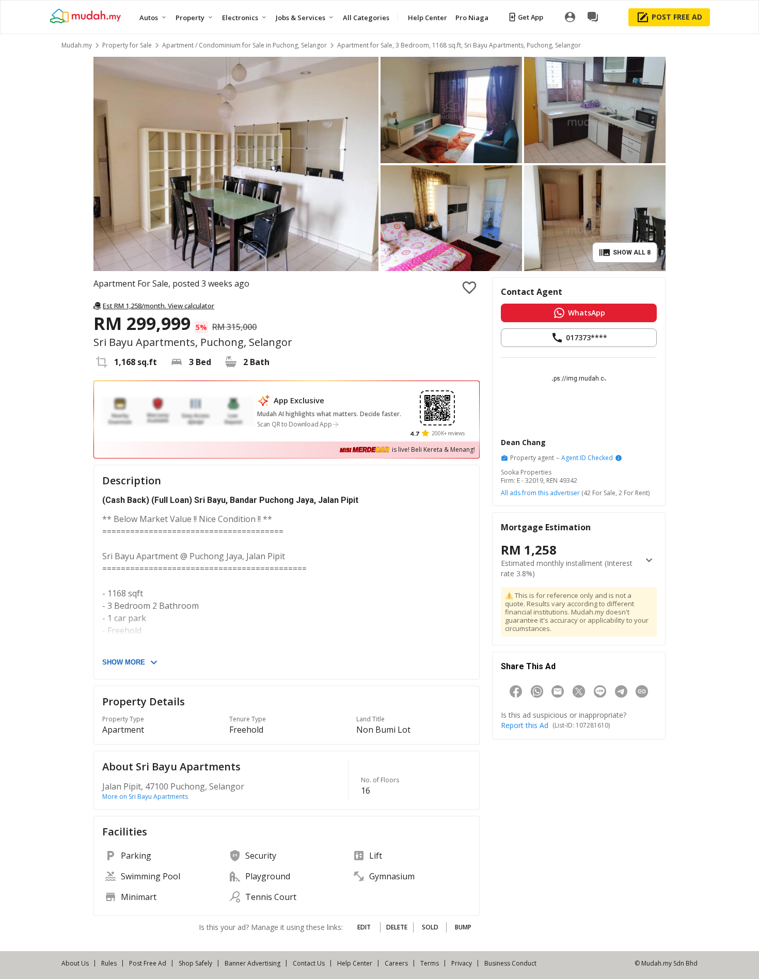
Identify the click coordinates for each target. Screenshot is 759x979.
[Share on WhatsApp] (537, 691)
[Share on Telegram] (621, 691)
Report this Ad (524, 725)
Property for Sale (127, 45)
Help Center (354, 963)
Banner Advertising (252, 963)
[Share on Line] (600, 691)
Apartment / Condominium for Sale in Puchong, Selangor (244, 45)
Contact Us (309, 963)
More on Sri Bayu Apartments (145, 797)
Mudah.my (76, 45)
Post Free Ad (147, 963)
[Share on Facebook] (516, 691)
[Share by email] (557, 691)
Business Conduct (510, 963)
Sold (430, 927)
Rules (109, 963)
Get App (530, 17)
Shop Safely (195, 963)
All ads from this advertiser (540, 492)
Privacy (461, 963)
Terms (429, 963)
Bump (463, 927)
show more (123, 662)
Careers (396, 963)
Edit (364, 927)
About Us (75, 963)
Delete (396, 927)
